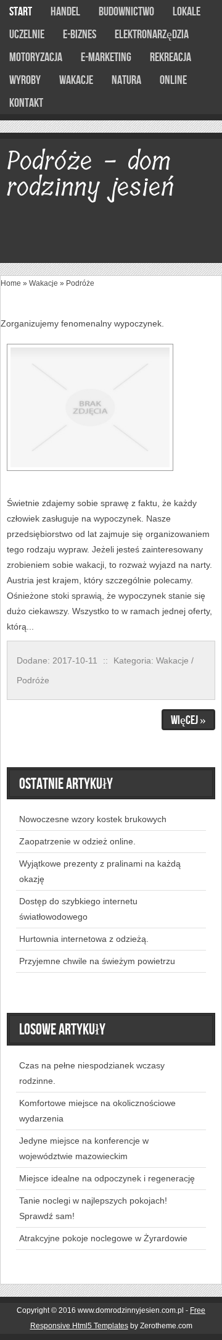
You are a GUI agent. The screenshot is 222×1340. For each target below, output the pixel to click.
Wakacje (43, 283)
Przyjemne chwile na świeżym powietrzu (97, 961)
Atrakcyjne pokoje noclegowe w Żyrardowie (103, 1238)
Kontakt (26, 103)
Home (11, 283)
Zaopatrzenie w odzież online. (77, 841)
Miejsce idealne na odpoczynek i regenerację (107, 1178)
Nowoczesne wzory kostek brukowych (92, 819)
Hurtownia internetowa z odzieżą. (84, 939)
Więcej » (188, 720)
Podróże (80, 283)
